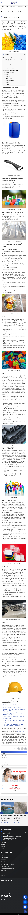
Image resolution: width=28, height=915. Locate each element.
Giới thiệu (3, 844)
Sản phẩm (3, 753)
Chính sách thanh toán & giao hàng (8, 873)
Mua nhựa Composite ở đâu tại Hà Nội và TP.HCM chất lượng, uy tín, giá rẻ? (13, 724)
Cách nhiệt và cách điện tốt (11, 62)
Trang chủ (3, 6)
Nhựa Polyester (4, 755)
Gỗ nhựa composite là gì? (9, 705)
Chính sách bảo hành (5, 870)
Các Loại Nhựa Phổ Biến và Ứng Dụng (10, 70)
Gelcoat (3, 760)
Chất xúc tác (3, 762)
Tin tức (7, 6)
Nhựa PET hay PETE (9, 78)
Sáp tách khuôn (4, 764)
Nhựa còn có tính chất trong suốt (12, 68)
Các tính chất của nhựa (7, 57)
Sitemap (3, 875)
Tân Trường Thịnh (21, 731)
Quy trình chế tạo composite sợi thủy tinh (13, 707)
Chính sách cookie (5, 866)
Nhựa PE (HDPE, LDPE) (10, 72)
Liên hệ (2, 850)
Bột (2, 766)
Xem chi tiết (3, 822)
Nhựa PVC (8, 76)
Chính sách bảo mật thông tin (7, 868)
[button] (1, 813)
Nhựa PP (7, 74)
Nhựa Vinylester (4, 757)
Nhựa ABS (8, 84)
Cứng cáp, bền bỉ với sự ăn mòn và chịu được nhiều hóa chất (15, 60)
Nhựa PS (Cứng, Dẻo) (10, 80)
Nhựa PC (7, 82)
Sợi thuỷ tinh (3, 759)
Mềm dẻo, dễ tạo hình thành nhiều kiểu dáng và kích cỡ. (15, 65)
